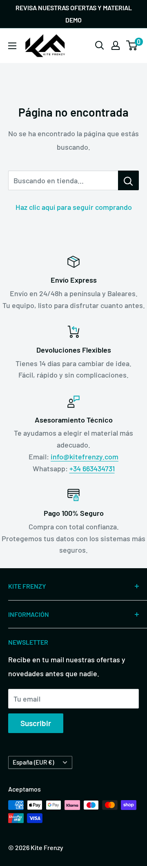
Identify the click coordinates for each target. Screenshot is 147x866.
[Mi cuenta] (115, 45)
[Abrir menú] (12, 46)
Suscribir (35, 723)
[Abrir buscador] (99, 45)
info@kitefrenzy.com (84, 456)
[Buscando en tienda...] (128, 180)
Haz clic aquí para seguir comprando (74, 206)
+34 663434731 (92, 468)
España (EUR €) (33, 762)
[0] (132, 45)
